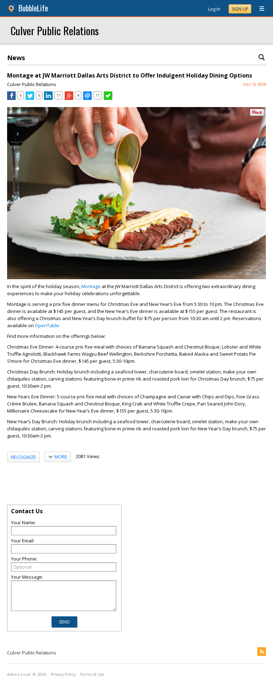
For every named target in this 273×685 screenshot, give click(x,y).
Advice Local (19, 674)
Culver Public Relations (55, 30)
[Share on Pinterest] (257, 114)
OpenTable (47, 325)
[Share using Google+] (69, 98)
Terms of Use (92, 674)
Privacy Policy (63, 674)
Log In (214, 9)
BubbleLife (33, 8)
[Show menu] (259, 9)
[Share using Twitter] (30, 98)
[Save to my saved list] (108, 98)
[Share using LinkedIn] (48, 98)
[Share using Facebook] (11, 98)
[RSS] (261, 651)
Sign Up (240, 9)
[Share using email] (87, 98)
